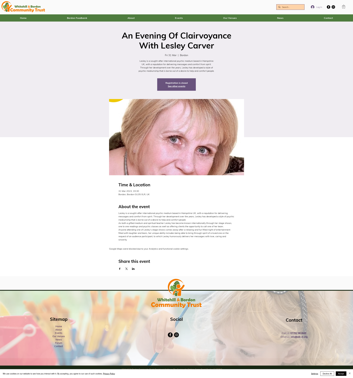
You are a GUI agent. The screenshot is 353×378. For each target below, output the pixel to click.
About (58, 329)
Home (58, 326)
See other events (176, 86)
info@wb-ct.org (299, 336)
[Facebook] (328, 7)
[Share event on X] (126, 269)
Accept (341, 373)
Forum (58, 342)
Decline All (327, 373)
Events (58, 332)
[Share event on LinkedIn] (133, 269)
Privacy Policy (109, 373)
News (59, 339)
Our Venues (58, 336)
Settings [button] (314, 373)
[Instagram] (333, 7)
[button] (343, 6)
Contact (58, 346)
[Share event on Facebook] (119, 269)
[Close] (349, 373)
